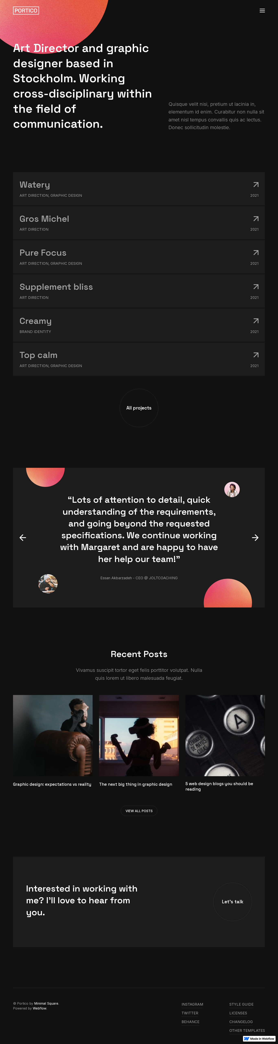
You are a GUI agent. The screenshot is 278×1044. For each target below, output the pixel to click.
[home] (26, 10)
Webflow (39, 1008)
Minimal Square (46, 1003)
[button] (262, 10)
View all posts (139, 811)
